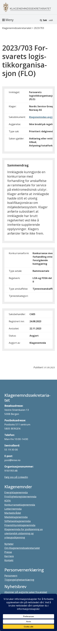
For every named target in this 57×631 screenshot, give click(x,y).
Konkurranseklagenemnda (19, 504)
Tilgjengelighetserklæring (19, 579)
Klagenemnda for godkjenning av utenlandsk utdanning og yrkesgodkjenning (23, 533)
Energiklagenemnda (16, 492)
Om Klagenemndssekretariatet (22, 548)
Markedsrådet (12, 513)
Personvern (10, 575)
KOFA (7, 500)
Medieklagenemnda (16, 517)
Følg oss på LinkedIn (16, 477)
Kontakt (8, 560)
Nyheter (9, 544)
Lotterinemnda (13, 508)
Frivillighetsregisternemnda (20, 496)
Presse (8, 552)
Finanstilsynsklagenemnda (19, 525)
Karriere (9, 556)
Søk (45, 20)
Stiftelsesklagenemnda (17, 521)
